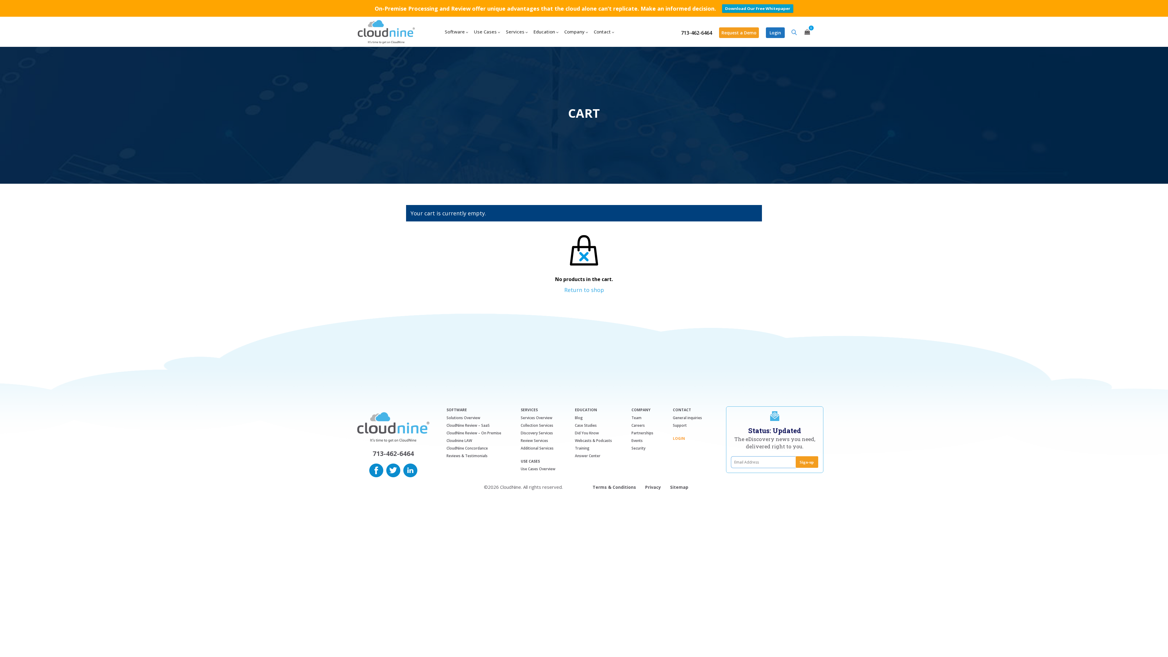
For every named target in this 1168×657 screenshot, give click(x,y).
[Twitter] (393, 469)
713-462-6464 (696, 33)
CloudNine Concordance (467, 448)
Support (680, 425)
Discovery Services (537, 433)
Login (775, 33)
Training (582, 448)
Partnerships (642, 433)
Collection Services (537, 425)
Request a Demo (738, 33)
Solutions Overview (463, 417)
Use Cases (530, 461)
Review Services (534, 440)
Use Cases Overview (538, 468)
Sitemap (679, 487)
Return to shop (584, 290)
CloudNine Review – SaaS (468, 425)
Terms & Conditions (614, 487)
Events (637, 440)
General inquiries (687, 417)
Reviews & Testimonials (467, 455)
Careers (638, 425)
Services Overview (536, 417)
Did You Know (587, 433)
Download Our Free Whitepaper (757, 8)
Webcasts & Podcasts (593, 440)
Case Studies (586, 425)
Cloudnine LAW (459, 440)
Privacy (653, 487)
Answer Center (587, 455)
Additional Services (537, 448)
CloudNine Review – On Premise (474, 433)
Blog (579, 417)
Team (636, 417)
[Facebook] (376, 469)
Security (638, 448)
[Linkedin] (410, 469)
